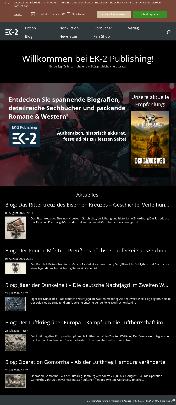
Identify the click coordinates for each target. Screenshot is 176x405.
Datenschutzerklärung (97, 400)
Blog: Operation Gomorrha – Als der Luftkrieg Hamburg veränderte (85, 361)
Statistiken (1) (79, 14)
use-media (167, 400)
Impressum (116, 400)
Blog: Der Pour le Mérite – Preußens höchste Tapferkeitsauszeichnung (88, 250)
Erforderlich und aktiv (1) (50, 14)
